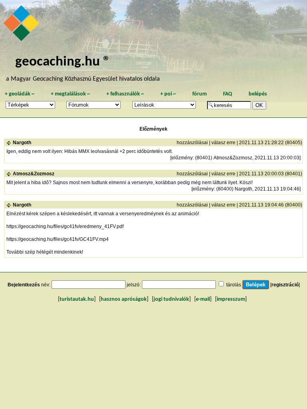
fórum (199, 94)
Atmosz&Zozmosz (33, 174)
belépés (258, 94)
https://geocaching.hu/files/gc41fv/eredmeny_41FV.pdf (65, 226)
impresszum (231, 299)
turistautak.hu (77, 299)
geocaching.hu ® (62, 62)
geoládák (19, 94)
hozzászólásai (192, 142)
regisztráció (285, 285)
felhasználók (125, 94)
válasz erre (223, 142)
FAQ (227, 94)
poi (168, 94)
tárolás (233, 285)
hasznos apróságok (124, 299)
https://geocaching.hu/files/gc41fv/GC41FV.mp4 (57, 239)
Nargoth (22, 142)
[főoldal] (22, 25)
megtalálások (70, 94)
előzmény (182, 158)
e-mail (203, 299)
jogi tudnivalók (171, 299)
